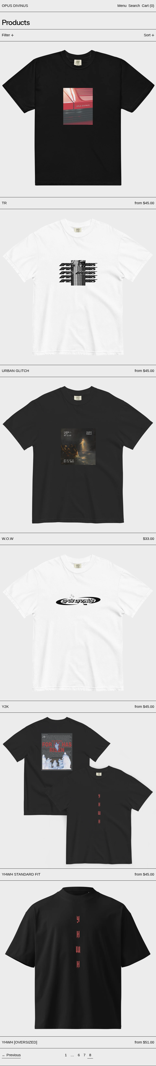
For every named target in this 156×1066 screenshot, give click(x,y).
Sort (147, 35)
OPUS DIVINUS (15, 6)
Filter (6, 35)
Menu (122, 6)
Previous (13, 1055)
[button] (134, 6)
